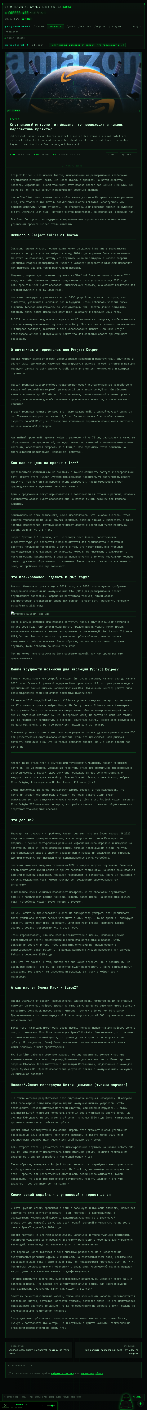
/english (100, 26)
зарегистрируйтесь (92, 1373)
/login (137, 26)
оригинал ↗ (128, 154)
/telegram (115, 26)
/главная (39, 26)
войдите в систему (62, 1373)
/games (70, 26)
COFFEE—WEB (18, 13)
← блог (112, 154)
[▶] (5, 1405)
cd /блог (37, 45)
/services (84, 26)
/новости (55, 26)
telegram (138, 1397)
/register (12, 31)
